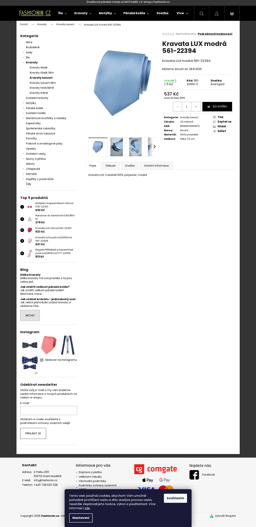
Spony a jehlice (36, 159)
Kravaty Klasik (39, 67)
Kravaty (32, 62)
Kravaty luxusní (41, 78)
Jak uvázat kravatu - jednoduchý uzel (47, 299)
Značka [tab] (130, 166)
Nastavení (80, 518)
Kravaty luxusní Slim (43, 83)
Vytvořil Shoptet (225, 516)
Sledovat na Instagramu (61, 360)
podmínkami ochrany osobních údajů (45, 423)
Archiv (30, 315)
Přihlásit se (33, 433)
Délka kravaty (30, 274)
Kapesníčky (33, 123)
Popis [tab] (92, 166)
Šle (28, 57)
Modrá (184, 130)
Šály (28, 184)
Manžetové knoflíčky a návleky (46, 118)
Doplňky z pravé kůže (40, 179)
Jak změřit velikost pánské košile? (45, 287)
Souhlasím (175, 498)
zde (87, 508)
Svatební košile (36, 113)
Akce (29, 42)
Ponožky (31, 138)
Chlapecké (33, 169)
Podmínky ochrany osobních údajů (98, 487)
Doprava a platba (90, 472)
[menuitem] (62, 13)
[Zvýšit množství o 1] (195, 106)
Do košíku (220, 106)
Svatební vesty (36, 154)
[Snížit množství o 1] (177, 106)
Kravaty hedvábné (42, 88)
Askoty (30, 164)
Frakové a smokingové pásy (44, 143)
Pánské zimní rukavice (40, 133)
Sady (29, 52)
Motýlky (31, 103)
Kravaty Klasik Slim (42, 73)
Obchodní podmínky (92, 481)
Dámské (31, 174)
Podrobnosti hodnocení (215, 34)
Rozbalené (33, 47)
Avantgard (217, 84)
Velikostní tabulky (90, 477)
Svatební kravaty (37, 98)
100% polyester (189, 134)
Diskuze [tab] (111, 166)
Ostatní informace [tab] (156, 166)
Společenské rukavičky (40, 128)
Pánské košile (34, 108)
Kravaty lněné (39, 93)
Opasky (31, 149)
